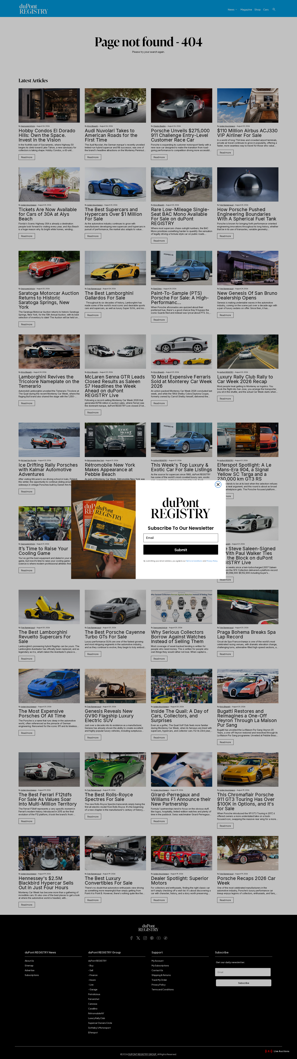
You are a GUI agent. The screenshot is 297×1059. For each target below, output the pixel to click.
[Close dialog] (218, 484)
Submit (180, 549)
